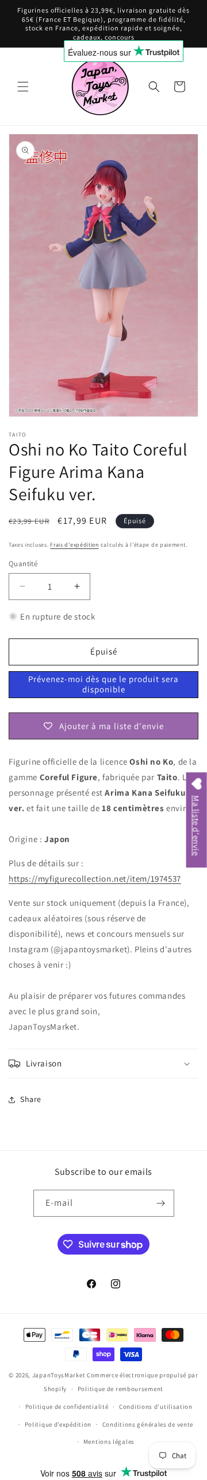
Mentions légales (109, 1442)
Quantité (23, 563)
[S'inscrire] (161, 1203)
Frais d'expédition (74, 544)
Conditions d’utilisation (156, 1407)
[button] (23, 86)
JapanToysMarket (59, 1375)
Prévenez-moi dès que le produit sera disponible (103, 684)
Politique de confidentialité (67, 1407)
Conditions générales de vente (147, 1424)
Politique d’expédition (58, 1424)
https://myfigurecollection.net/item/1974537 (95, 878)
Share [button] (30, 1099)
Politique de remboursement (120, 1389)
